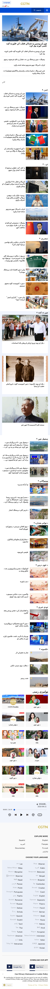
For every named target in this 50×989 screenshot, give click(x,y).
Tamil (18, 923)
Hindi (41, 927)
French (39, 907)
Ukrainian (14, 935)
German (39, 911)
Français (45, 844)
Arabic (40, 867)
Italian (39, 939)
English (45, 840)
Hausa (40, 919)
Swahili (16, 919)
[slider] (14, 809)
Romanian (15, 899)
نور (4, 82)
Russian (16, 903)
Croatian (38, 887)
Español (22, 840)
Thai (19, 927)
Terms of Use (32, 985)
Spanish (16, 915)
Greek (39, 915)
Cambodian (39, 883)
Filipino (39, 903)
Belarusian (37, 871)
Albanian (39, 863)
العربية (22, 844)
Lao (19, 863)
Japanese (38, 943)
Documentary (20, 848)
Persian (17, 883)
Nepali (18, 879)
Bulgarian (37, 879)
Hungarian (38, 931)
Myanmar (14, 875)
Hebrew (39, 923)
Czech (40, 891)
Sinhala (17, 911)
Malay (15, 867)
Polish (17, 887)
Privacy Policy (43, 985)
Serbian (16, 907)
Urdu (18, 939)
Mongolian (15, 871)
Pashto (17, 895)
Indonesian (34, 935)
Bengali (40, 875)
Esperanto (37, 899)
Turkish (17, 931)
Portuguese (14, 891)
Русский (45, 848)
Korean (39, 947)
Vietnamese (14, 943)
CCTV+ (45, 852)
